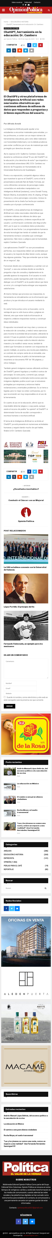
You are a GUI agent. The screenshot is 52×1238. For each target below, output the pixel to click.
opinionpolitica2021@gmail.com (30, 1208)
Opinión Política (11, 39)
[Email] (32, 1221)
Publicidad (28, 2)
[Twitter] (25, 1221)
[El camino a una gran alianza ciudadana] (10, 800)
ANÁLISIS (7, 851)
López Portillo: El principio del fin (19, 607)
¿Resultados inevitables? (26, 489)
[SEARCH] (45, 888)
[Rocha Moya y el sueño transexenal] (10, 813)
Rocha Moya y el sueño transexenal (27, 811)
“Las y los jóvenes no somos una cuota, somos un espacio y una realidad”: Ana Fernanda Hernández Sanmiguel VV (31, 826)
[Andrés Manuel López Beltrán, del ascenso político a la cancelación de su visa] (10, 771)
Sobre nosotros (17, 2)
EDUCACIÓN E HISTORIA (11, 28)
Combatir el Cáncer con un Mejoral (26, 500)
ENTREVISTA (9, 858)
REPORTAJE (9, 869)
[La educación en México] (10, 787)
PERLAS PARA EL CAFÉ (13, 866)
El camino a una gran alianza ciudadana (20, 1130)
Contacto (37, 2)
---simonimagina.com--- (31, 1235)
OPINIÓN (7, 862)
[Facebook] (18, 1221)
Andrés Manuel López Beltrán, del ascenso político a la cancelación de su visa (32, 770)
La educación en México (28, 784)
